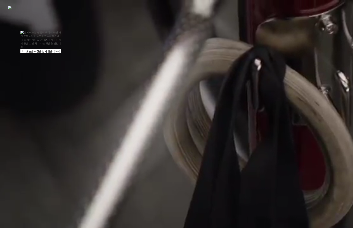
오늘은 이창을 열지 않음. (39, 51)
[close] (57, 51)
